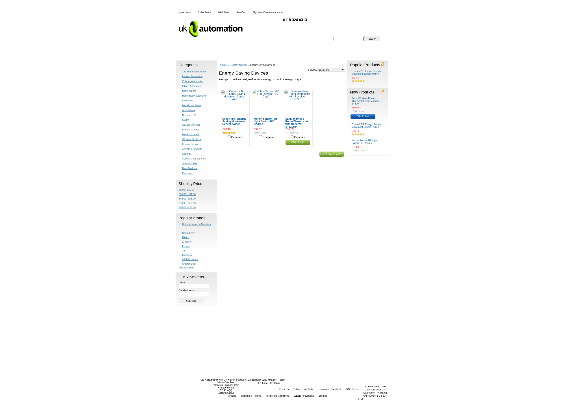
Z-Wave (186, 241)
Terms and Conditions (277, 395)
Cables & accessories (194, 158)
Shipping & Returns (251, 395)
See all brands (186, 267)
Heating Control (190, 134)
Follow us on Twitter (304, 389)
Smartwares (188, 263)
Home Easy (188, 233)
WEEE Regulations (304, 395)
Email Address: (187, 290)
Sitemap (323, 395)
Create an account (273, 12)
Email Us (284, 389)
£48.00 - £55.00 (187, 203)
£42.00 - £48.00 (187, 198)
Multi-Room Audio (191, 105)
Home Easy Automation (194, 95)
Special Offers (189, 163)
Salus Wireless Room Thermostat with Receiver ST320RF (296, 122)
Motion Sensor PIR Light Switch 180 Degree (265, 121)
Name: (182, 282)
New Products (189, 168)
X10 (184, 250)
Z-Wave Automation (192, 81)
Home (223, 65)
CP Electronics (190, 259)
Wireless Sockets (191, 139)
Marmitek (187, 255)
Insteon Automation (192, 76)
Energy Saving (190, 144)
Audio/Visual (188, 110)
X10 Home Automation (194, 71)
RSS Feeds (352, 389)
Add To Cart (297, 142)
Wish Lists (223, 12)
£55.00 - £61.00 (187, 207)
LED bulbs (187, 100)
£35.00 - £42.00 (187, 194)
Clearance (187, 173)
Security (186, 153)
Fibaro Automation (191, 86)
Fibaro (185, 237)
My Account (184, 12)
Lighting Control (190, 129)
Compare (236, 137)
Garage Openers (191, 124)
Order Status (205, 12)
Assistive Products (192, 149)
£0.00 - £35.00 (186, 190)
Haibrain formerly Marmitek (196, 224)
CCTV (185, 120)
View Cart (241, 12)
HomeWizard (189, 91)
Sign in (256, 12)
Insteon (186, 246)
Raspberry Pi (189, 115)
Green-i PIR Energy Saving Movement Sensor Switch (234, 121)
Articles (232, 395)
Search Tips (371, 43)
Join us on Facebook (330, 389)
